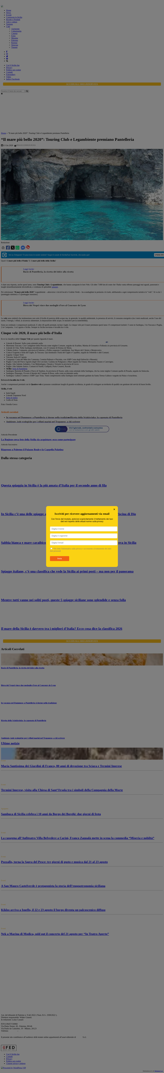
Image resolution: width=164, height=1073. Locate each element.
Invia (59, 558)
